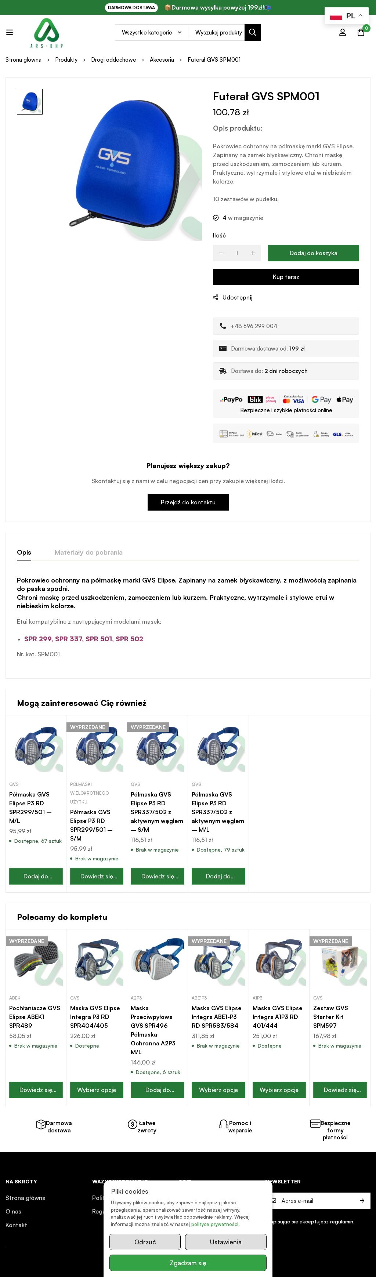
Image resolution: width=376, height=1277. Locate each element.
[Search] (253, 32)
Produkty (66, 59)
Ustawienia (226, 1242)
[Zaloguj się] (342, 32)
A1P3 (257, 998)
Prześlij (362, 1201)
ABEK (15, 998)
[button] (36, 876)
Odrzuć (145, 1242)
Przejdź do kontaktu (188, 502)
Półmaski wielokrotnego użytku (89, 793)
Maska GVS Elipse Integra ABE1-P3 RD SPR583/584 (217, 1016)
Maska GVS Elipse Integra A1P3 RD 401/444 (278, 1016)
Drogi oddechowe (113, 59)
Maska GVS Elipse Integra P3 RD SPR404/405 (95, 1016)
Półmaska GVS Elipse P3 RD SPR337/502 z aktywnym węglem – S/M (157, 812)
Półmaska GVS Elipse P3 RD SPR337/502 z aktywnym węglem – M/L (218, 812)
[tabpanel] (188, 621)
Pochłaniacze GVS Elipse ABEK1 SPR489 (34, 1016)
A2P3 (136, 998)
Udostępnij (237, 297)
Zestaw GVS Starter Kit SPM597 (330, 1016)
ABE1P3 (199, 998)
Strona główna (23, 59)
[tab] (24, 552)
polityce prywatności (214, 1224)
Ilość (219, 235)
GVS (14, 784)
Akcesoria (162, 59)
